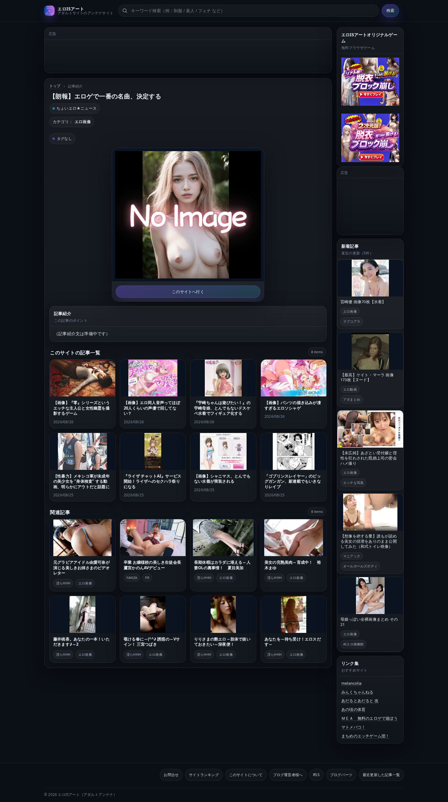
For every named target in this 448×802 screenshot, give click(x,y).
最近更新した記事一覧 (381, 774)
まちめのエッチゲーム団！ (365, 736)
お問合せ (171, 774)
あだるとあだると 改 (360, 700)
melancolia (351, 683)
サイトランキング (204, 774)
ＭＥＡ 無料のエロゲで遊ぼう (369, 718)
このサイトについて (246, 774)
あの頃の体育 (353, 709)
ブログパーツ (341, 774)
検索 (390, 10)
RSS (316, 775)
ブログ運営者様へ (288, 774)
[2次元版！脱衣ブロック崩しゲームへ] (370, 138)
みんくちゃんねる (357, 692)
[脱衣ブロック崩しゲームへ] (370, 82)
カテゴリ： (72, 121)
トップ (55, 85)
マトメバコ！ (353, 727)
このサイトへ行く (188, 291)
